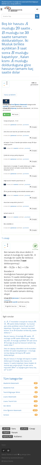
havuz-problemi (10, 95)
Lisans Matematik (9, 397)
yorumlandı (26, 124)
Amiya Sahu (26, 454)
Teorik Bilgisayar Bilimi (11, 392)
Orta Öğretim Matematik (19, 104)
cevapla (34, 127)
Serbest (6, 415)
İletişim (4, 445)
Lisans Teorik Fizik (10, 401)
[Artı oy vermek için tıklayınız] (4, 83)
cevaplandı (7, 300)
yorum (16, 114)
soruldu (24, 106)
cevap (8, 114)
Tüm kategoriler (13, 378)
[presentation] (26, 23)
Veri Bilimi (7, 406)
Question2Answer (17, 458)
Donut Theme (7, 454)
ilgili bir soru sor (12, 306)
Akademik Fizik (8, 388)
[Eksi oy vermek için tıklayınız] (4, 85)
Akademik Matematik (11, 383)
